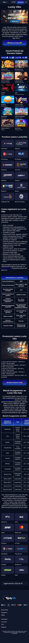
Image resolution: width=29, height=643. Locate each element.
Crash (16, 57)
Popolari (3, 57)
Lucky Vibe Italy (6, 268)
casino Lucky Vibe (8, 400)
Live (10, 57)
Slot (24, 57)
